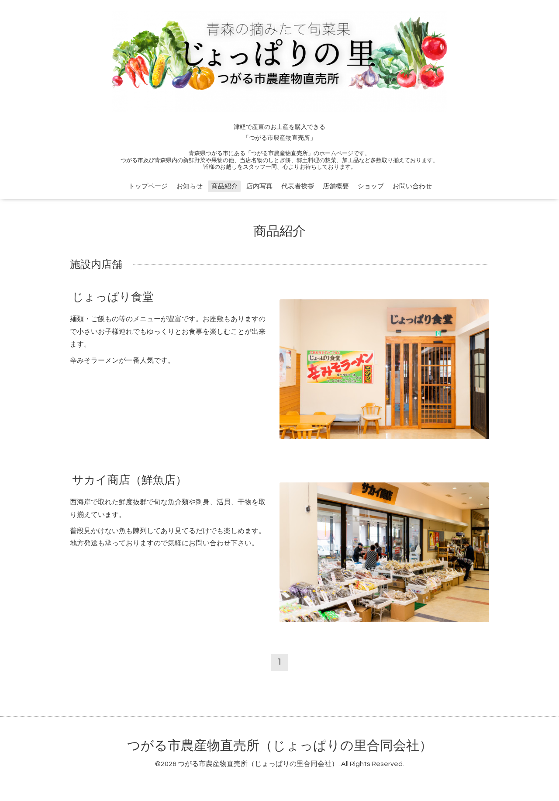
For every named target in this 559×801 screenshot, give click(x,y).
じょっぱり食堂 (113, 297)
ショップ (371, 186)
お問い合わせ (412, 186)
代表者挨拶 (297, 186)
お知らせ (189, 186)
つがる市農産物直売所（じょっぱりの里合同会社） (279, 745)
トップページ (148, 186)
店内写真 (259, 186)
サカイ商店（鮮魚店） (129, 480)
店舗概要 (336, 186)
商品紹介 (224, 186)
